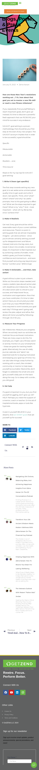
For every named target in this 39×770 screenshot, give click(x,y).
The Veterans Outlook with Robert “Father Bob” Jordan (25, 592)
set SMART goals (20, 415)
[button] (20, 3)
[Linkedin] (17, 692)
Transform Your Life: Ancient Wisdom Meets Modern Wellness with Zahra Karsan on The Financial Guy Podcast (24, 527)
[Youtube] (11, 692)
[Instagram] (22, 692)
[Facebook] (5, 692)
